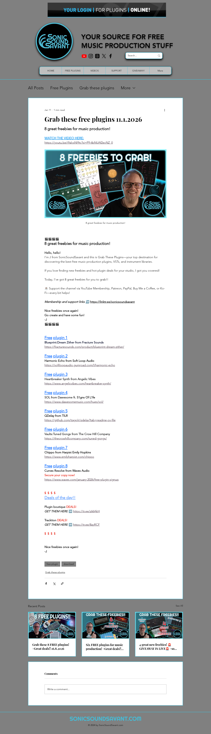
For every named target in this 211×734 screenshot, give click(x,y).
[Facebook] (110, 56)
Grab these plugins (96, 87)
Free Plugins (61, 87)
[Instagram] (91, 56)
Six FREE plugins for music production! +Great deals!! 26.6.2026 (104, 647)
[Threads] (97, 56)
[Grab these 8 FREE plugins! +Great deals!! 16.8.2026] (52, 625)
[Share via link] (62, 583)
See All (179, 605)
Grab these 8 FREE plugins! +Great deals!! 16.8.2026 (50, 647)
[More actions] (164, 110)
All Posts (36, 87)
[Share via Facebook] (46, 583)
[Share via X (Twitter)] (54, 583)
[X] (104, 56)
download (69, 563)
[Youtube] (84, 56)
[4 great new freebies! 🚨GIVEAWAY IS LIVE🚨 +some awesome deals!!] (159, 625)
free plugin (52, 563)
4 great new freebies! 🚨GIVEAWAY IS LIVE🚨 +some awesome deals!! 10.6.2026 (159, 647)
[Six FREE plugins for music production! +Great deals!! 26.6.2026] (105, 625)
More (126, 87)
